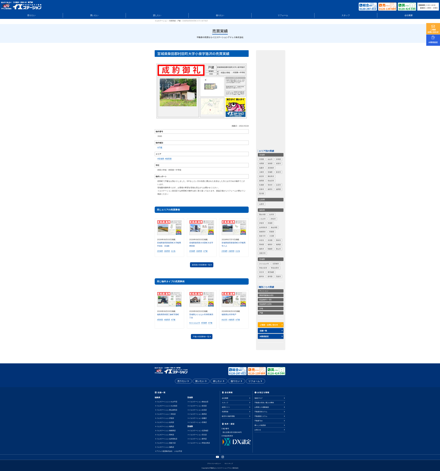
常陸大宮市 (263, 268)
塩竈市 (261, 168)
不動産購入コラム (260, 416)
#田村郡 (160, 319)
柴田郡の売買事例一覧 (201, 265)
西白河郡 (262, 214)
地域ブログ (258, 398)
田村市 (278, 240)
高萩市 (278, 276)
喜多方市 (262, 236)
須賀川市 (262, 253)
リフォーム (283, 15)
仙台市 (270, 159)
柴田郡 (261, 181)
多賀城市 (271, 168)
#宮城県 (160, 158)
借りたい (220, 15)
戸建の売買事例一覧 (201, 336)
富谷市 (278, 172)
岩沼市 (261, 176)
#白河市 (224, 319)
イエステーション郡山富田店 (166, 410)
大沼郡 (271, 236)
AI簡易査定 (264, 336)
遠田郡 (278, 189)
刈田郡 (261, 163)
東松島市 (271, 176)
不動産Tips (258, 421)
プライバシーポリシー (214, 463)
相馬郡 (278, 244)
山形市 (261, 204)
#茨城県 (204, 323)
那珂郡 (270, 276)
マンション (263, 291)
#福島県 (167, 319)
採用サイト (226, 407)
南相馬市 (262, 232)
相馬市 (270, 244)
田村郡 (261, 244)
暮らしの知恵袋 (260, 425)
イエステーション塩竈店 (198, 418)
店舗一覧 (263, 330)
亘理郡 (261, 159)
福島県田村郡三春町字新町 (168, 314)
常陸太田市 (275, 268)
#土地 (173, 251)
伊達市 (261, 223)
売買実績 (172, 21)
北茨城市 (275, 264)
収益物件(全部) (265, 304)
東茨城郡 (271, 272)
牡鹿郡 (261, 185)
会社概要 (408, 15)
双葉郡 (271, 232)
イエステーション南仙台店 (198, 402)
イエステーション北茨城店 (198, 430)
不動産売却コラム (260, 412)
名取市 (278, 163)
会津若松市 (263, 227)
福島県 (262, 210)
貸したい (157, 15)
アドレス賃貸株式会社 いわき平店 (169, 451)
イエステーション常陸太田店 (199, 443)
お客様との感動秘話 (261, 407)
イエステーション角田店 (198, 414)
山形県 (262, 199)
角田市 (270, 189)
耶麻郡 (270, 249)
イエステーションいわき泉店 (166, 406)
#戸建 (159, 147)
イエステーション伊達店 (165, 418)
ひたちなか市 (264, 264)
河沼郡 (270, 240)
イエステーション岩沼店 (198, 406)
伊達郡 (270, 223)
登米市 (270, 185)
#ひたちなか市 (194, 323)
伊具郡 (278, 159)
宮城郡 (270, 172)
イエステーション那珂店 (198, 439)
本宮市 (261, 240)
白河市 (271, 214)
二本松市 (272, 219)
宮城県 (262, 155)
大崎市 (261, 172)
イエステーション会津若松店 (166, 439)
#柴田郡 (168, 158)
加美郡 (270, 163)
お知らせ (257, 430)
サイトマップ (229, 463)
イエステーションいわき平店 (166, 402)
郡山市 (278, 249)
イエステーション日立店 (198, 435)
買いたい (94, 15)
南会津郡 (274, 227)
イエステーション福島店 (165, 447)
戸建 (179, 21)
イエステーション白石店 (198, 410)
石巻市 (261, 189)
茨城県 (262, 259)
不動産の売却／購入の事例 (264, 402)
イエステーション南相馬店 (166, 430)
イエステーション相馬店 (165, 426)
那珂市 (261, 276)
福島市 (261, 249)
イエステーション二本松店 (166, 414)
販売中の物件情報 (228, 416)
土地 (261, 308)
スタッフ (346, 15)
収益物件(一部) (265, 299)
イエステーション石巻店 (198, 422)
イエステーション (161, 21)
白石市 (278, 185)
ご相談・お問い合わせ (269, 324)
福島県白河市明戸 (229, 314)
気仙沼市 (271, 181)
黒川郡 (261, 193)
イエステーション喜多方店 (166, 443)
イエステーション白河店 (165, 422)
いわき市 (262, 219)
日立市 (261, 272)
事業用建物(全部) (266, 295)
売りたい (31, 15)
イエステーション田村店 (165, 435)
